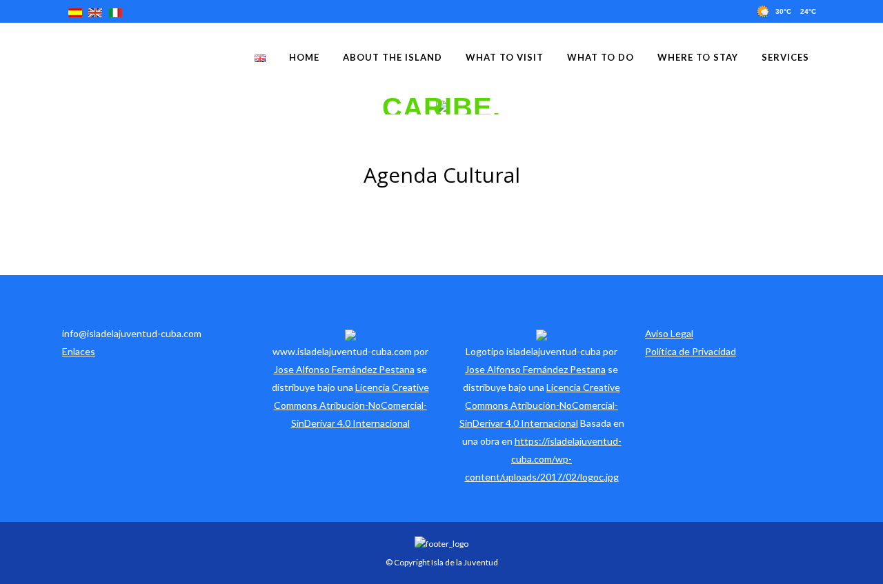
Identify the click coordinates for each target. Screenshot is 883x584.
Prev (8, 105)
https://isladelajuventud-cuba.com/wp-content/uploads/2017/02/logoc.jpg (543, 459)
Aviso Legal (669, 333)
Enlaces (78, 351)
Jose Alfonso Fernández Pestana (344, 369)
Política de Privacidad (690, 351)
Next (874, 105)
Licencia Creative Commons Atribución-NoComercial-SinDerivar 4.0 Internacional (351, 405)
